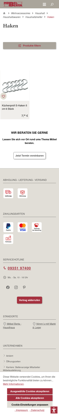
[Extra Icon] (24, 287)
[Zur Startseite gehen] (13, 4)
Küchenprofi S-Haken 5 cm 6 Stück (14, 107)
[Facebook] (8, 287)
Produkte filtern (31, 45)
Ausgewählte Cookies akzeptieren (29, 391)
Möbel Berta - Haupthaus (12, 325)
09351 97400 (19, 267)
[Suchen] (51, 4)
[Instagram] (16, 287)
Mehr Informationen (13, 384)
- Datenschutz (37, 410)
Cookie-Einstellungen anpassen (29, 404)
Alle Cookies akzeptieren (30, 398)
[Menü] (44, 4)
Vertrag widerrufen (29, 300)
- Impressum (21, 410)
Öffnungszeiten (13, 361)
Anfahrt (9, 355)
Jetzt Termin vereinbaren (29, 155)
